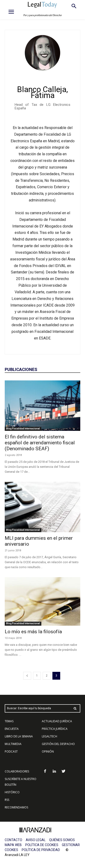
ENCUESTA (12, 729)
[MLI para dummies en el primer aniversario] (42, 507)
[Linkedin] (54, 771)
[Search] (75, 708)
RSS (7, 800)
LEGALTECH (49, 736)
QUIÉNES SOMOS (62, 840)
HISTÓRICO (12, 792)
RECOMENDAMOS (16, 807)
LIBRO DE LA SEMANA (19, 736)
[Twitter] (63, 771)
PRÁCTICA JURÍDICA (55, 729)
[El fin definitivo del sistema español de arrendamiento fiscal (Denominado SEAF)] (42, 405)
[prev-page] (27, 676)
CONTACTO (13, 840)
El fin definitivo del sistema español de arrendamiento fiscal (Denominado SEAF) (40, 442)
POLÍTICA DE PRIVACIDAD (41, 850)
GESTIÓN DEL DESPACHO (58, 744)
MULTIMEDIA (13, 744)
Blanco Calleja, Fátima (42, 92)
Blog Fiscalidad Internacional (23, 428)
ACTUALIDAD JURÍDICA (57, 721)
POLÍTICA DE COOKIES (41, 845)
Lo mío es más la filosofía (33, 631)
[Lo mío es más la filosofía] (42, 601)
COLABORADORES (17, 771)
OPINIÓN (48, 751)
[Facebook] (45, 771)
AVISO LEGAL (36, 840)
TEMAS (9, 721)
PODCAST (11, 751)
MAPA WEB (13, 845)
